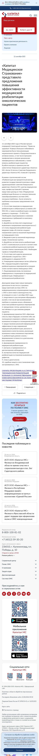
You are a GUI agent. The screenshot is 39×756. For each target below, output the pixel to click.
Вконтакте (19, 679)
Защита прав (6, 571)
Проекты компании (10, 45)
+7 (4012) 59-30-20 (12, 539)
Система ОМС (7, 578)
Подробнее (19, 419)
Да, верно (9, 30)
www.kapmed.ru (7, 722)
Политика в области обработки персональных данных (17, 692)
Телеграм (29, 679)
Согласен (19, 750)
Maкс (10, 679)
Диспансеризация (8, 575)
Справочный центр (9, 560)
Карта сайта (6, 706)
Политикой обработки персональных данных (19, 746)
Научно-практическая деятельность (15, 41)
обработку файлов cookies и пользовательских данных (18, 740)
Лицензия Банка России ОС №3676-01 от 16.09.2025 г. (19, 702)
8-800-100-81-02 (11, 532)
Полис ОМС (6, 564)
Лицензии (7, 48)
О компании (8, 35)
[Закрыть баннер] (36, 3)
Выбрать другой (26, 30)
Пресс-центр (8, 38)
